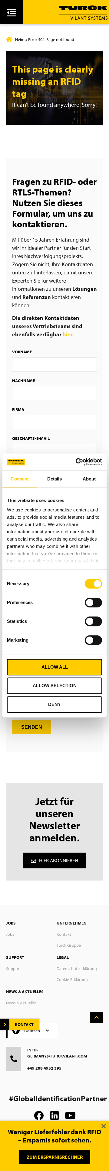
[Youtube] (70, 1115)
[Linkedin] (54, 1115)
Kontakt (64, 934)
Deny (54, 704)
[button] (104, 1126)
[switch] (93, 602)
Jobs (10, 934)
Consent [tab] (20, 478)
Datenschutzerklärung (77, 968)
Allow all (54, 667)
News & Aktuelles (21, 1003)
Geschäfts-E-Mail (31, 438)
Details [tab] (54, 478)
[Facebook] (39, 1115)
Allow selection (55, 685)
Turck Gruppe (69, 945)
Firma (18, 409)
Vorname (22, 352)
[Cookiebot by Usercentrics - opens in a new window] (77, 462)
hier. (68, 334)
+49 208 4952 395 (44, 1068)
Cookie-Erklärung (72, 979)
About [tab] (89, 478)
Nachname (23, 380)
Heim (20, 39)
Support (13, 968)
